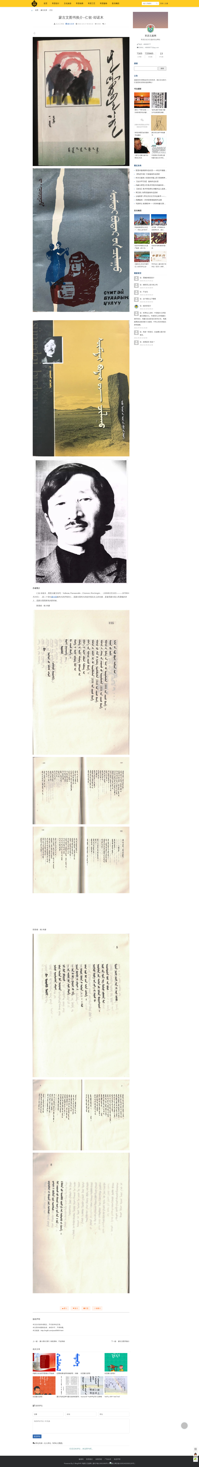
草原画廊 (79, 3)
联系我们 (89, 1459)
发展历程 (98, 1459)
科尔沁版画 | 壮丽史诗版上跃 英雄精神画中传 (153, 178)
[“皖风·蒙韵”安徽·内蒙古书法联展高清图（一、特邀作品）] (159, 100)
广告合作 (108, 1459)
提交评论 (37, 1436)
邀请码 (81, 1459)
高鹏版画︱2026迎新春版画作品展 (149, 200)
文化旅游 (67, 3)
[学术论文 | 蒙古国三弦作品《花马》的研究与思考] (159, 256)
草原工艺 (91, 3)
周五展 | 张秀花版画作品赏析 (147, 192)
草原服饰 (103, 3)
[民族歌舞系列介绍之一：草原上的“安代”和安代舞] (142, 219)
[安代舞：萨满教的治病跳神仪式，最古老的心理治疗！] (159, 219)
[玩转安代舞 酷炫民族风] (159, 238)
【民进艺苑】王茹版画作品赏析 (148, 174)
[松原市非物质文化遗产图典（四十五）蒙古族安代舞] (142, 238)
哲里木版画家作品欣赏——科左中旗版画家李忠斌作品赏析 (158, 170)
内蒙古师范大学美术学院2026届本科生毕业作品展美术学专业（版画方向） (164, 185)
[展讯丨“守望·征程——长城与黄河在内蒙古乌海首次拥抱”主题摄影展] (142, 100)
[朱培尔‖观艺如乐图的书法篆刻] (142, 123)
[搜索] (157, 3)
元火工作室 (60, 24)
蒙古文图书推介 (123, 1341)
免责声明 (117, 1459)
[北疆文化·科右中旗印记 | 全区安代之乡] (142, 256)
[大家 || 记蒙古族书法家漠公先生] (142, 145)
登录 (161, 3)
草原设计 (55, 3)
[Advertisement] (81, 912)
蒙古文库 (44, 10)
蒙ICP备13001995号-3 (101, 1463)
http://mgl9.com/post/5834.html (52, 1330)
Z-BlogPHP (77, 1463)
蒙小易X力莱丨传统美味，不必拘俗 (52, 1341)
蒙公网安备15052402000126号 (122, 1463)
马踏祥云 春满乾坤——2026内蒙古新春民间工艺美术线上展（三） (161, 204)
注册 (166, 3)
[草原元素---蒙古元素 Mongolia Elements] (32, 10)
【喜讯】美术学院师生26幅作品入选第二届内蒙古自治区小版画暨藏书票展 (164, 189)
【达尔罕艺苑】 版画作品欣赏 (147, 181)
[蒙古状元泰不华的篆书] (159, 123)
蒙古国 (54, 597)
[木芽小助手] (184, 1426)
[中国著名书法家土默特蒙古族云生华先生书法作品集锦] (159, 145)
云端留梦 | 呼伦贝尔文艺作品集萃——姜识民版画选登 (156, 196)
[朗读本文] (34, 33)
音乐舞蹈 (115, 3)
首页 (45, 3)
